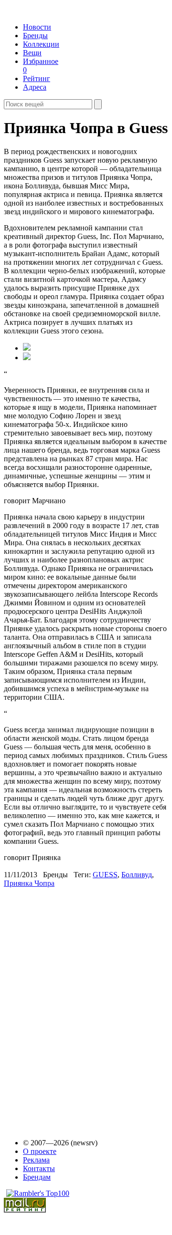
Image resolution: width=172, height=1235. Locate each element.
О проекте (39, 1151)
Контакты (39, 1168)
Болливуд (136, 875)
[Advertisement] (77, 1008)
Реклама (36, 1160)
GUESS (105, 875)
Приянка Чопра (29, 883)
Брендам (37, 1177)
